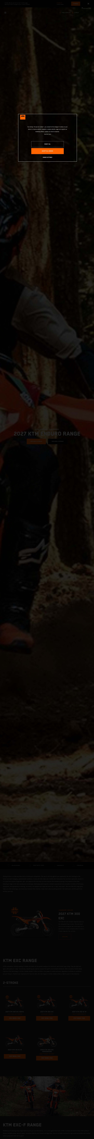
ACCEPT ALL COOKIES (47, 151)
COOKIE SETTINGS (47, 157)
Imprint (50, 134)
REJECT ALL (48, 144)
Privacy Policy (46, 134)
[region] (47, 138)
